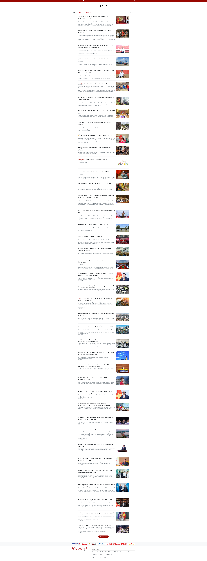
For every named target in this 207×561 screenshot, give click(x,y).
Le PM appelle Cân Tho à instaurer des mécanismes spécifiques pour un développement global (96, 71)
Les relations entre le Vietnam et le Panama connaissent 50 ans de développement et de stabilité (95, 500)
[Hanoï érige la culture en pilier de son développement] (122, 86)
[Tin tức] (84, 544)
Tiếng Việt (115, 0)
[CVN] (109, 544)
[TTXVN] (75, 544)
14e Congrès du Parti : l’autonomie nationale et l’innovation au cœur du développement (96, 261)
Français (122, 0)
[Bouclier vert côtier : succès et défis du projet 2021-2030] (122, 228)
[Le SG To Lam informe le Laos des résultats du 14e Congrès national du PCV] (122, 214)
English (119, 0)
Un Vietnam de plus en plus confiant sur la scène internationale (94, 525)
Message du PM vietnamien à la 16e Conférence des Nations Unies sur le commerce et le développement (96, 392)
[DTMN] (116, 544)
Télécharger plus (103, 536)
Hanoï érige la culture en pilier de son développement (96, 83)
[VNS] (101, 544)
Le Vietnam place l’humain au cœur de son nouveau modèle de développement (94, 31)
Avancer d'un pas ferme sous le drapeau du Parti (90, 236)
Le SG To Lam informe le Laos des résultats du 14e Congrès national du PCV (96, 211)
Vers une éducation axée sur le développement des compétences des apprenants (96, 445)
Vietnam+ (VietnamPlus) (80, 1)
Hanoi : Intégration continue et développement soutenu (92, 430)
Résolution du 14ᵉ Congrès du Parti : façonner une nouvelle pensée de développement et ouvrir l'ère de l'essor (96, 196)
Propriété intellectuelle (96, 547)
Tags (103, 6)
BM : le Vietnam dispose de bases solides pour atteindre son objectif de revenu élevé (96, 514)
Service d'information (127, 547)
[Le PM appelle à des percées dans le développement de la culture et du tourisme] (122, 113)
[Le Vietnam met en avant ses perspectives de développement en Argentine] (122, 150)
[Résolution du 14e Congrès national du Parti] (122, 162)
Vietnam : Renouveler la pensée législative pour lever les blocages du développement (96, 314)
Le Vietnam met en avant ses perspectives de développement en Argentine (94, 148)
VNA (121, 547)
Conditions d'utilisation (105, 547)
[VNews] (80, 544)
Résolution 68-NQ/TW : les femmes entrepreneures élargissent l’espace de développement (94, 249)
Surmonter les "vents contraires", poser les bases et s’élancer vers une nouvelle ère (95, 299)
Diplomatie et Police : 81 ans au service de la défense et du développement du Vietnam (93, 17)
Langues (117, 547)
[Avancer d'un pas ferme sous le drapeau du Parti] (122, 239)
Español (126, 0)
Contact (98, 549)
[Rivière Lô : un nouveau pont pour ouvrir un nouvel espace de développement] (122, 174)
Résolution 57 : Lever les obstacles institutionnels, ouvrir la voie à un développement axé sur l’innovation (96, 353)
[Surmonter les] (122, 302)
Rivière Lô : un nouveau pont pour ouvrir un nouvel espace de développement (94, 172)
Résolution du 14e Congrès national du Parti (96, 159)
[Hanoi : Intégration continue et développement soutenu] (122, 433)
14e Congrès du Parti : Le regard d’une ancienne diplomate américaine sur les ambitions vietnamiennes (96, 286)
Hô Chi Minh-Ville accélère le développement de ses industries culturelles (94, 123)
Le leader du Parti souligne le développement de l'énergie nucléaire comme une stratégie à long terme (95, 471)
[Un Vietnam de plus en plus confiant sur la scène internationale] (122, 529)
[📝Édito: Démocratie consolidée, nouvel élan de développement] (122, 138)
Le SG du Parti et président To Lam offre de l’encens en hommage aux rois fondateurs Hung (96, 98)
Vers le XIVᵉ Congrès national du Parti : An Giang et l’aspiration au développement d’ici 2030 (95, 459)
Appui (114, 547)
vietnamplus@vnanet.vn (99, 556)
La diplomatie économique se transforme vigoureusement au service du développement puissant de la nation (96, 274)
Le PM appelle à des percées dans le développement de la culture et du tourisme (96, 111)
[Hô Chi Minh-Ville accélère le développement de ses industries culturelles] (122, 126)
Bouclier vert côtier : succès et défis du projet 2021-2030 (93, 224)
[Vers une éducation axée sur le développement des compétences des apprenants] (122, 448)
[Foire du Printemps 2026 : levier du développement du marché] (122, 187)
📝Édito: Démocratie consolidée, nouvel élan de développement (95, 135)
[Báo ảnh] (124, 544)
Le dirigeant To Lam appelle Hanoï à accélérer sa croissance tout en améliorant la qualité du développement (95, 46)
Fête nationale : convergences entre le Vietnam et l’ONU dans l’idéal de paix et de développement (96, 485)
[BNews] (89, 544)
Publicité (93, 549)
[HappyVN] (131, 544)
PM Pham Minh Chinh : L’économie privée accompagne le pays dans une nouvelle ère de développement (96, 418)
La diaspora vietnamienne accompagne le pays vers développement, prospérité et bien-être (96, 378)
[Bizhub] (94, 544)
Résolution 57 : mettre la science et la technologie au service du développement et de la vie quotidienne (94, 340)
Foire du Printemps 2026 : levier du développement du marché (94, 183)
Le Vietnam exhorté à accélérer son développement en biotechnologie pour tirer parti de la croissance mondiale (96, 365)
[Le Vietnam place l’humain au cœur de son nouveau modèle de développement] (122, 33)
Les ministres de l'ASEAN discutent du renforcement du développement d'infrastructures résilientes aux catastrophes (94, 404)
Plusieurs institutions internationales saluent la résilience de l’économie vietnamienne (94, 59)
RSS (111, 547)
